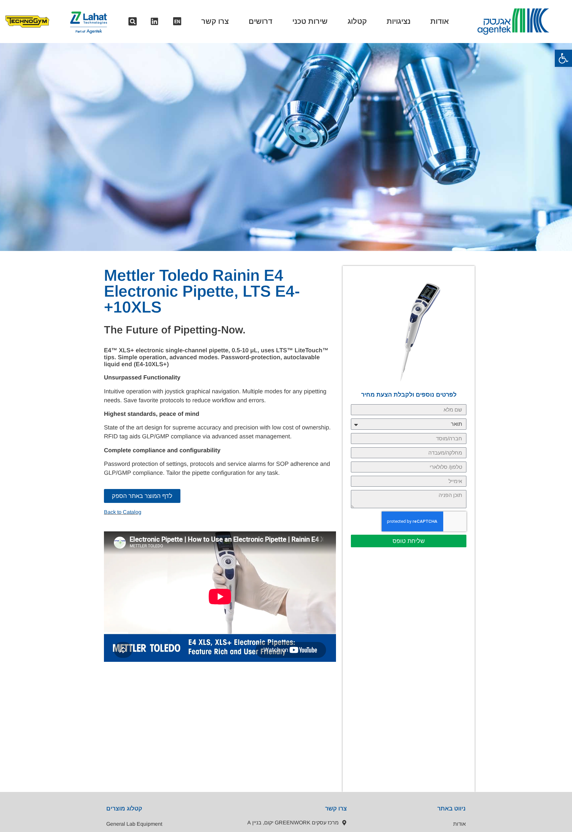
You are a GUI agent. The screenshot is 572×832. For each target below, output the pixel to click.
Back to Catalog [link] (122, 512)
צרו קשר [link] (215, 21)
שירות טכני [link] (310, 21)
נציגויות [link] (398, 21)
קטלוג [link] (357, 21)
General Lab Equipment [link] (134, 824)
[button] (132, 21)
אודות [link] (439, 21)
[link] (563, 58)
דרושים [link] (260, 21)
